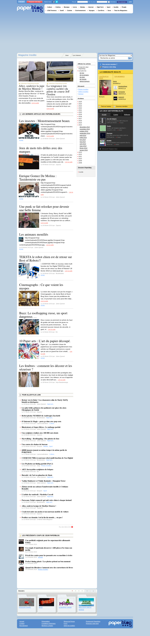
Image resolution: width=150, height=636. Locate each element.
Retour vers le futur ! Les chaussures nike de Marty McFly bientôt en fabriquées (45, 401)
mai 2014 (83, 142)
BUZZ (41, 607)
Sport (108, 7)
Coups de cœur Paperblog (83, 68)
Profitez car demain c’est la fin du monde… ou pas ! (42, 517)
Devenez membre (122, 106)
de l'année (83, 79)
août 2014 (83, 135)
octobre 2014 (84, 131)
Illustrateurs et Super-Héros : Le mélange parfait (41, 427)
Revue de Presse (69, 621)
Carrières (101, 10)
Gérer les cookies (69, 626)
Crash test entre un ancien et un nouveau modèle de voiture (45, 511)
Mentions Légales (47, 626)
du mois (82, 77)
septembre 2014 (85, 133)
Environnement (80, 10)
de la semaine (84, 75)
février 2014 (83, 148)
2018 (80, 116)
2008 (80, 163)
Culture (49, 7)
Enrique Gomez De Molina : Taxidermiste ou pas (37, 177)
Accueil (21, 1)
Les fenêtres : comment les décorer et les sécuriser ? (45, 367)
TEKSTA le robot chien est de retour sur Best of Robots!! (45, 259)
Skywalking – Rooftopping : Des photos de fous (40, 438)
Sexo (109, 10)
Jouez (122, 122)
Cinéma (58, 7)
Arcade (104, 114)
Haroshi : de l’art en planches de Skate (37, 475)
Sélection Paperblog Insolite (30, 83)
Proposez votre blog (109, 67)
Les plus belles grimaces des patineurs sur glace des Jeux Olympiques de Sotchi (44, 408)
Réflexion (127, 114)
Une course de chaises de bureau (34, 444)
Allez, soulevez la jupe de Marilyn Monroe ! (31, 87)
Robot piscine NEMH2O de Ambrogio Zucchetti (41, 415)
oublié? (130, 1)
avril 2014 (83, 144)
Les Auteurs (77, 55)
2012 (80, 154)
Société (40, 557)
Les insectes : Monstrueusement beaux (44, 120)
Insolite (116, 7)
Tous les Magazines (120, 10)
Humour (80, 94)
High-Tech (100, 7)
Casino (115, 114)
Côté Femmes (52, 10)
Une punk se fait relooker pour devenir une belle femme (44, 208)
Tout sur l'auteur (106, 106)
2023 (80, 106)
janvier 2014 (84, 150)
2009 (80, 161)
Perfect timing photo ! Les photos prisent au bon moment (47, 561)
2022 (80, 108)
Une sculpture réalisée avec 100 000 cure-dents (40, 432)
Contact (21, 623)
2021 (80, 110)
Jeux (67, 55)
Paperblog (30, 9)
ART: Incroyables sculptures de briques (37, 469)
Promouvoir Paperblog (93, 621)
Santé (62, 10)
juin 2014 (83, 140)
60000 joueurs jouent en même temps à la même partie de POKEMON (44, 451)
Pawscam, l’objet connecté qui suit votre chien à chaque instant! (47, 500)
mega (115, 81)
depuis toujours (85, 81)
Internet (91, 7)
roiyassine (121, 92)
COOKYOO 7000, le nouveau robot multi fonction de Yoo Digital (47, 458)
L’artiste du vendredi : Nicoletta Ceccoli (37, 494)
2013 (80, 152)
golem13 (121, 97)
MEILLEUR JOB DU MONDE (85, 609)
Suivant (72, 527)
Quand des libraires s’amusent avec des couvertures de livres (49, 567)
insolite (81, 172)
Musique (66, 7)
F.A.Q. (66, 623)
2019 (80, 114)
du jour (82, 73)
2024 (80, 104)
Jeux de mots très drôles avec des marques (40, 150)
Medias (82, 7)
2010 (80, 158)
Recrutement (23, 626)
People (124, 7)
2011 (80, 156)
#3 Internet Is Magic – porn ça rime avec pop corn (41, 421)
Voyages (92, 10)
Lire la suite (35, 103)
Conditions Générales (49, 623)
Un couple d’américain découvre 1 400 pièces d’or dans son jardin (48, 548)
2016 (80, 121)
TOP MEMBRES (119, 76)
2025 (80, 102)
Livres (75, 7)
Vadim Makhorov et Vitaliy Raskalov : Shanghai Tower (44, 480)
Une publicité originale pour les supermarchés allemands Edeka (47, 541)
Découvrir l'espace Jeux (109, 149)
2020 (80, 112)
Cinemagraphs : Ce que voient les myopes (41, 286)
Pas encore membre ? (109, 64)
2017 (80, 118)
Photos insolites (43, 569)
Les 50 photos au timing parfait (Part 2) (37, 463)
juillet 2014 (83, 137)
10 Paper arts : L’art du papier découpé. (44, 341)
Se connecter (122, 2)
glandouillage (122, 86)
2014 (80, 125)
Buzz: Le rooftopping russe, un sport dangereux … (43, 315)
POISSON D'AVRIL (25, 607)
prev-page (87, 591)
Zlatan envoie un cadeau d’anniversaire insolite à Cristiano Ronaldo (45, 487)
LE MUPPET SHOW (65, 607)
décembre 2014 (85, 127)
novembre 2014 (85, 129)
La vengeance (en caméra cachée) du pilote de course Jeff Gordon (58, 90)
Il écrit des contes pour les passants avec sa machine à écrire (48, 555)
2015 (80, 123)
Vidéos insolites (83, 91)
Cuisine (69, 10)
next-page (93, 591)
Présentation (46, 621)
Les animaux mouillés (33, 234)
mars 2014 (83, 146)
